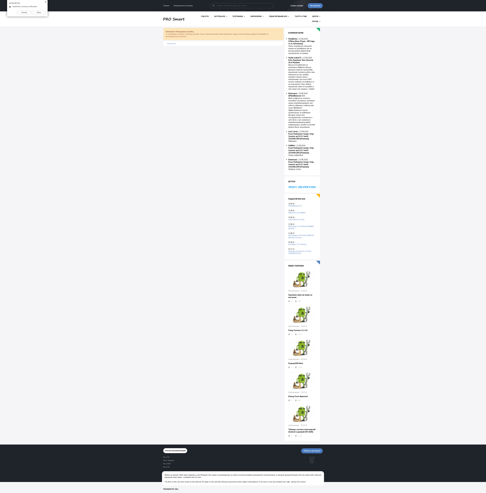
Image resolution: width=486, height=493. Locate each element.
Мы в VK (166, 457)
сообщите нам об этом (192, 477)
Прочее (315, 21)
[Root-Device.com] (302, 187)
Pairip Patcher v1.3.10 (297, 330)
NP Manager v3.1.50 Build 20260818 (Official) (301, 227)
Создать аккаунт (296, 6)
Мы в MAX (167, 464)
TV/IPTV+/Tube (301, 16)
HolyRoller (292, 39)
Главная (166, 6)
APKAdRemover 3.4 (295, 206)
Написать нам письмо (312, 451)
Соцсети (205, 16)
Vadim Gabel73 (294, 57)
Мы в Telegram (168, 460)
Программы (238, 16)
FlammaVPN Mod (295, 363)
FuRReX (291, 145)
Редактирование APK (278, 16)
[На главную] (174, 19)
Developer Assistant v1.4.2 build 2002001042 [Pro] (299, 252)
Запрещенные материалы (183, 6)
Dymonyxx (292, 93)
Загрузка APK (219, 16)
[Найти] (213, 5)
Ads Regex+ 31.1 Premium (297, 244)
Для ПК (315, 16)
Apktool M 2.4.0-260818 (296, 213)
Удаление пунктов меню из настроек (300, 296)
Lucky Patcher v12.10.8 (296, 219)
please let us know (298, 482)
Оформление (256, 16)
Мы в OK (166, 467)
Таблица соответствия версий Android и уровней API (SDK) (301, 430)
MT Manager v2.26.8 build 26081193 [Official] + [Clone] (301, 236)
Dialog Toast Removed (298, 396)
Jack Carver (293, 131)
